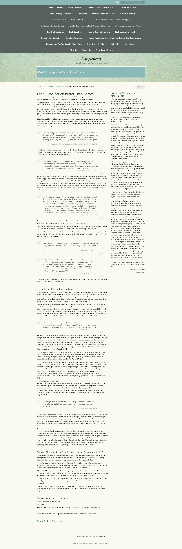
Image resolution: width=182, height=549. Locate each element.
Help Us (73, 50)
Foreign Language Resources (59, 14)
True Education (59, 20)
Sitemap (96, 543)
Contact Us (86, 50)
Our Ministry (130, 44)
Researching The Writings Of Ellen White (64, 44)
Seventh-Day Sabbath (50, 38)
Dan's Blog (82, 14)
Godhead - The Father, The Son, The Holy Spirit (109, 20)
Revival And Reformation (99, 32)
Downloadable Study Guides (100, 8)
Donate (60, 8)
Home (50, 8)
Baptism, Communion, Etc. (103, 14)
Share (140, 87)
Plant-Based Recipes (104, 50)
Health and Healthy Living (52, 26)
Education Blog (61, 86)
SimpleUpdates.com (82, 543)
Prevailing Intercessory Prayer (128, 26)
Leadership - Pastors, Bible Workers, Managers (89, 26)
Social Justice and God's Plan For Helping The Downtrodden (115, 38)
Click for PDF (95, 507)
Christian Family (127, 14)
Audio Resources (75, 8)
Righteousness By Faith (125, 32)
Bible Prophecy (75, 32)
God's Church (77, 20)
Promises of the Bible (96, 44)
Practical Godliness (55, 32)
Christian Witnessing (74, 38)
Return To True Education (49, 521)
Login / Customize (105, 543)
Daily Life (115, 44)
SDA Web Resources (126, 8)
